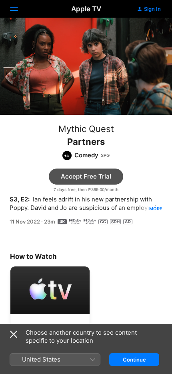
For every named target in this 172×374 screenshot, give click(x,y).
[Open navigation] (19, 9)
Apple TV (86, 9)
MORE (155, 208)
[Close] (13, 334)
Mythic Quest (86, 129)
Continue (134, 359)
